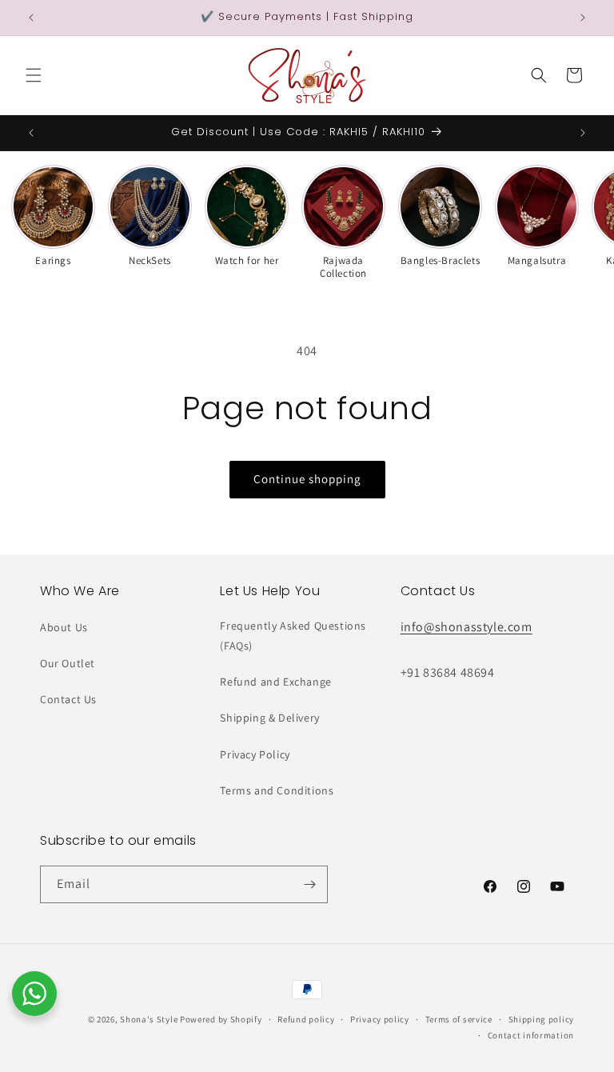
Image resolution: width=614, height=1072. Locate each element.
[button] (33, 75)
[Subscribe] (309, 884)
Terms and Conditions (276, 790)
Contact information (531, 1035)
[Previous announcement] (31, 17)
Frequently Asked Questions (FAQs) (293, 635)
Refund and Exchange (275, 681)
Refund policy (305, 1019)
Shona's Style (148, 1019)
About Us (64, 627)
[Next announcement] (582, 17)
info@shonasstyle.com (466, 626)
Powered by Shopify (221, 1019)
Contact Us (68, 699)
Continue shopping (307, 478)
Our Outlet (67, 663)
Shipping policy (541, 1019)
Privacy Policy (254, 754)
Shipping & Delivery (269, 717)
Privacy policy (379, 1019)
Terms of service (458, 1019)
